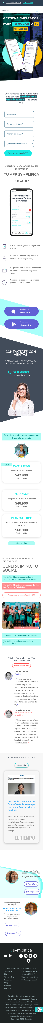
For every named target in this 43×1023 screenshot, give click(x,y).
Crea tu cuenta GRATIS (18, 153)
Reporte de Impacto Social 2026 (21, 595)
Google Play (33, 891)
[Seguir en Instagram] (26, 956)
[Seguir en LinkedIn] (28, 961)
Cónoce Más (21, 543)
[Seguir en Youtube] (30, 956)
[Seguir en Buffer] (35, 956)
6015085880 (28, 3)
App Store (32, 884)
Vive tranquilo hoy (21, 665)
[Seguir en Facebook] (21, 956)
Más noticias (22, 765)
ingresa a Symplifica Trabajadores (12, 909)
